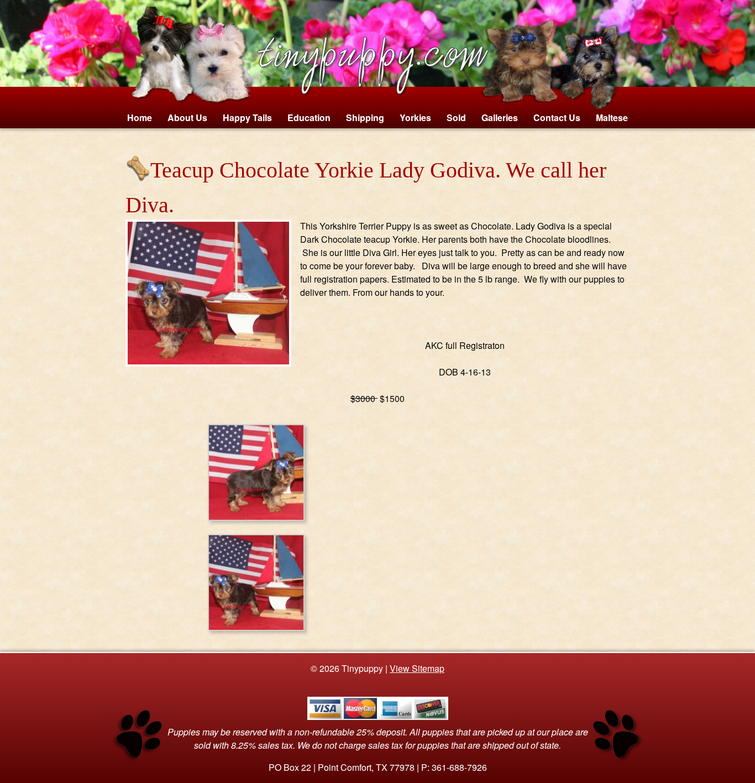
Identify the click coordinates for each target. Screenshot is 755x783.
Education (309, 117)
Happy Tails (247, 117)
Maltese (612, 117)
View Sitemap (417, 668)
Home (139, 117)
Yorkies (415, 117)
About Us (187, 117)
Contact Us (556, 117)
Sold (456, 117)
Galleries (499, 117)
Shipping (365, 117)
